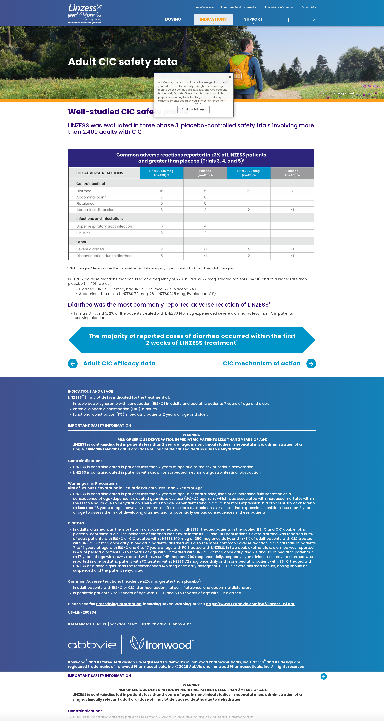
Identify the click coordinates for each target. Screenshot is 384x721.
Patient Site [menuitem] (308, 7)
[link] (112, 364)
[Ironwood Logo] (160, 644)
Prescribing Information (118, 604)
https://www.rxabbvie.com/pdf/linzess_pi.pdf (250, 604)
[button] (312, 20)
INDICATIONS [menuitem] (213, 20)
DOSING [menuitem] (173, 20)
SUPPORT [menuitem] (253, 20)
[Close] (230, 77)
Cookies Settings (193, 109)
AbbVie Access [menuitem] (205, 7)
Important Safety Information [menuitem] (239, 7)
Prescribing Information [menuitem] (279, 7)
